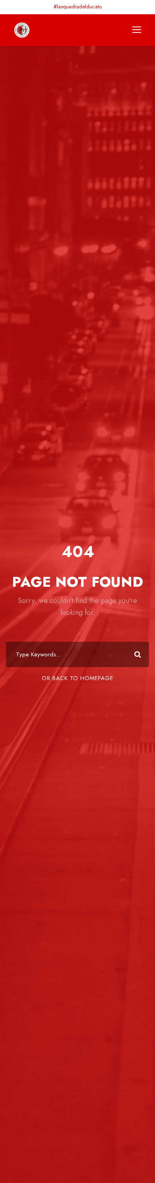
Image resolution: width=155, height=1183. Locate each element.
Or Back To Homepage (77, 678)
